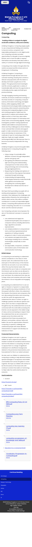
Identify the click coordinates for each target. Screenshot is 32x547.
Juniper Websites (21, 504)
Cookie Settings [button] (20, 511)
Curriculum (16, 29)
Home (3, 27)
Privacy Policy (11, 511)
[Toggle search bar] (25, 2)
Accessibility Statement (16, 509)
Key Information (6, 28)
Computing (14, 30)
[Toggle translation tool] (29, 2)
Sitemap (16, 507)
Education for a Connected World (15, 448)
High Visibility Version (16, 505)
